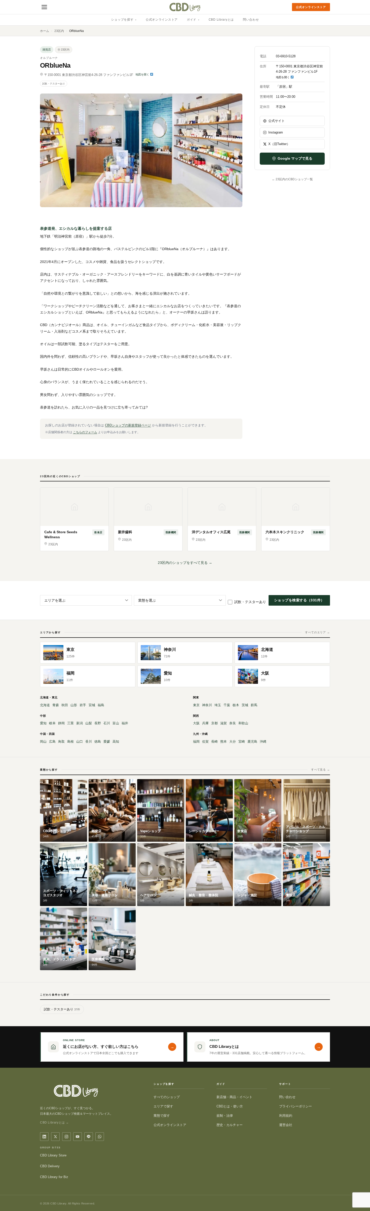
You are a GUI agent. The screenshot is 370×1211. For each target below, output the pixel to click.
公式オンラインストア (311, 7)
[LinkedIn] (44, 1136)
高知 (116, 741)
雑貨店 (47, 49)
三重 (70, 723)
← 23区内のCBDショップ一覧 (292, 179)
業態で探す (162, 1115)
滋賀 (223, 723)
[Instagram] (66, 1136)
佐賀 (205, 741)
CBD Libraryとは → (54, 1122)
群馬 (254, 705)
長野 (97, 723)
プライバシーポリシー (295, 1106)
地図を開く (142, 74)
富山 (116, 723)
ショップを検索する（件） (299, 600)
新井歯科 (125, 532)
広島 (52, 741)
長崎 (214, 741)
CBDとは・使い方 (229, 1106)
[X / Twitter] (55, 1136)
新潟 (79, 723)
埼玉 (217, 705)
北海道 (45, 705)
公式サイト (276, 121)
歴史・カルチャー (229, 1125)
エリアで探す (163, 1106)
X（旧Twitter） (279, 144)
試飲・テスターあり (53, 83)
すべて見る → (320, 769)
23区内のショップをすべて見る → (185, 563)
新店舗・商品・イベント (234, 1097)
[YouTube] (77, 1136)
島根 (70, 741)
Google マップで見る (295, 158)
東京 (196, 705)
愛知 (43, 723)
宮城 (92, 705)
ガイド (193, 19)
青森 (55, 705)
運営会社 (285, 1125)
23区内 (59, 31)
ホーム (44, 31)
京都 (214, 723)
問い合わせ (251, 19)
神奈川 (207, 705)
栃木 (236, 705)
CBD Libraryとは (221, 19)
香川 (88, 741)
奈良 (232, 723)
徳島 (97, 741)
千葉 (227, 705)
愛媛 (106, 741)
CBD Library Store (53, 1155)
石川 (106, 723)
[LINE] (88, 1136)
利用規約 (285, 1115)
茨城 (245, 705)
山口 (79, 741)
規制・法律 (224, 1115)
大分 (232, 741)
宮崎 (241, 741)
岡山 (43, 741)
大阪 (196, 723)
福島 (101, 705)
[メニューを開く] (44, 7)
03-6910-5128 (285, 56)
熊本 (223, 741)
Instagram (275, 132)
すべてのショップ (167, 1097)
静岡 (61, 723)
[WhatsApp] (99, 1136)
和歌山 (243, 723)
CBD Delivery (50, 1166)
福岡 (196, 741)
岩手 (83, 705)
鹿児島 (252, 741)
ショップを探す (124, 19)
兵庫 (205, 723)
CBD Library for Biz (54, 1177)
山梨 (88, 723)
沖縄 (263, 741)
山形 (73, 705)
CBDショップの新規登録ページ (128, 425)
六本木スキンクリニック (285, 532)
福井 (125, 723)
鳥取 (61, 741)
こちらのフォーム (85, 432)
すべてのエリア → (317, 632)
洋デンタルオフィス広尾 (211, 532)
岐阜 (52, 723)
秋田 (64, 705)
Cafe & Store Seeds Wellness (60, 534)
